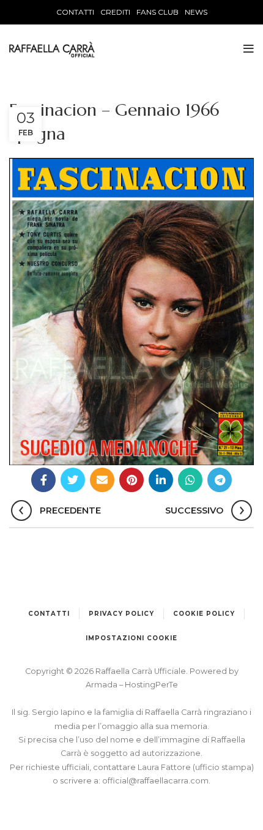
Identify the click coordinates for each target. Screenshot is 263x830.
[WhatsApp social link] (190, 480)
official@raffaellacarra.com (155, 780)
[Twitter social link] (73, 480)
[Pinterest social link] (131, 480)
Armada (102, 684)
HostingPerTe (151, 684)
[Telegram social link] (219, 480)
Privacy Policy (121, 614)
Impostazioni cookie (131, 638)
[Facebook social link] (43, 480)
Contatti (49, 614)
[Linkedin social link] (161, 480)
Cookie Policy (204, 614)
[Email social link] (102, 480)
